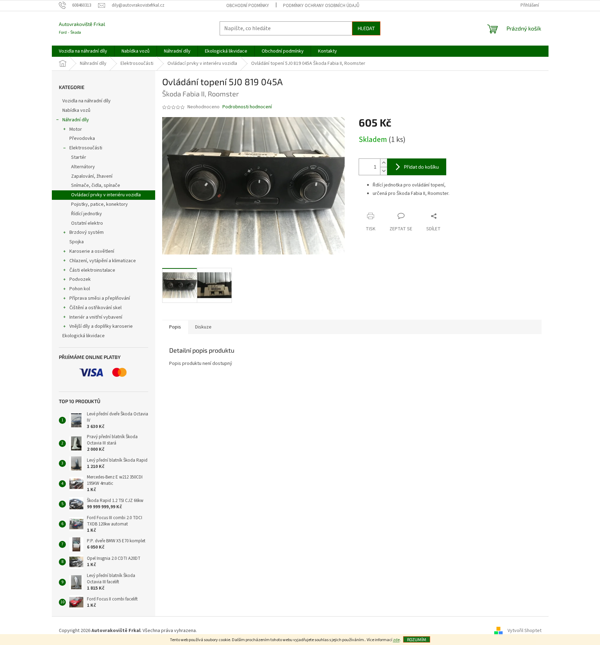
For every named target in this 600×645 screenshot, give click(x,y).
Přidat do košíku (421, 167)
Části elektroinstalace (92, 270)
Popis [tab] (175, 327)
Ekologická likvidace (84, 335)
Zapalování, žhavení (91, 176)
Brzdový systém (86, 232)
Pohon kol (79, 288)
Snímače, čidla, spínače (95, 185)
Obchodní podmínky (247, 5)
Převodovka (82, 138)
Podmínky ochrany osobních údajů (321, 5)
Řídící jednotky (86, 213)
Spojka (76, 241)
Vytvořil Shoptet (525, 630)
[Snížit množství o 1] (383, 171)
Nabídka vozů (76, 110)
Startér (78, 157)
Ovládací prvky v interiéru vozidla (106, 194)
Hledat (366, 28)
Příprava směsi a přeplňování (99, 298)
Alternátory (83, 166)
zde (396, 640)
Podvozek (80, 279)
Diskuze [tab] (203, 327)
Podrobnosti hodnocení (247, 107)
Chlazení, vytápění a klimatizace (102, 260)
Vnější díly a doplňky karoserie (101, 326)
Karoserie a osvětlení (91, 251)
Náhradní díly (75, 119)
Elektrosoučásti (85, 147)
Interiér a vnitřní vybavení (95, 317)
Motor (75, 129)
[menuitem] (83, 51)
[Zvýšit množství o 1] (383, 163)
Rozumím (416, 639)
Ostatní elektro (87, 223)
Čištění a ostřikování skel (95, 307)
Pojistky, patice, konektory (99, 204)
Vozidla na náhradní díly (87, 100)
